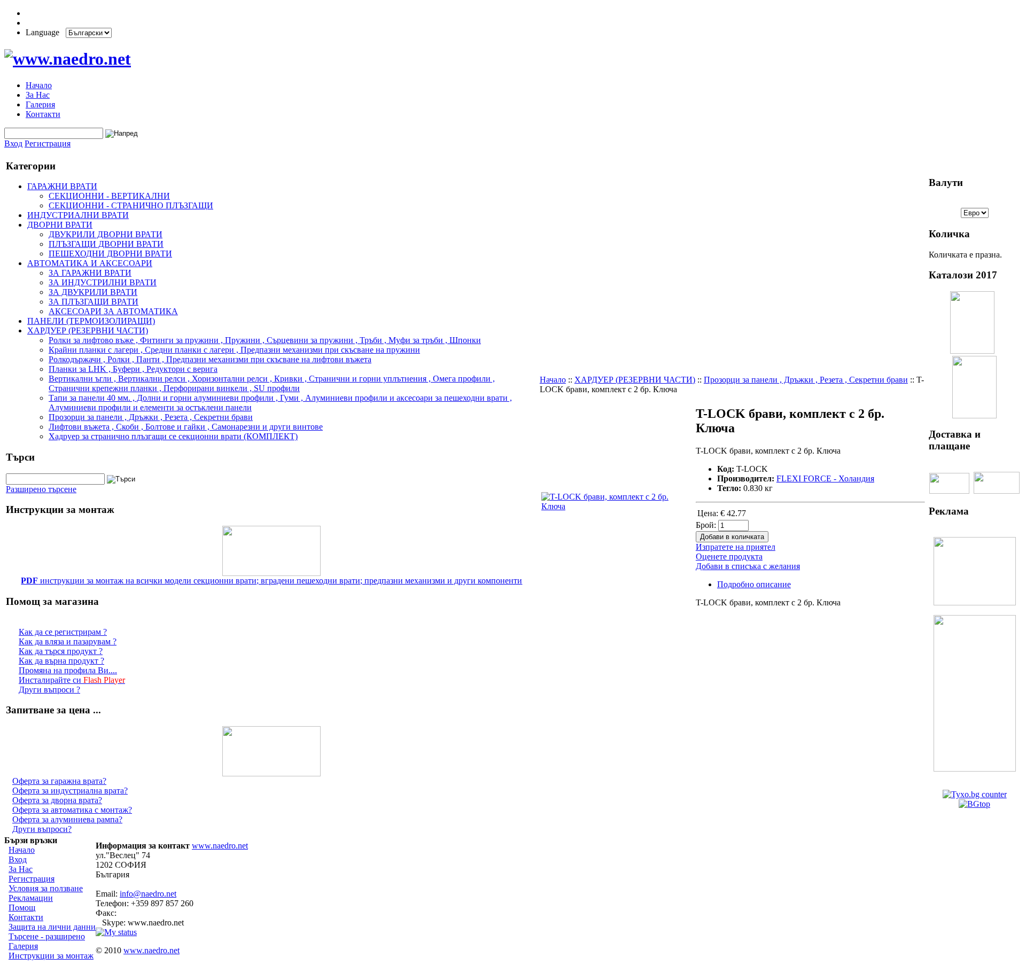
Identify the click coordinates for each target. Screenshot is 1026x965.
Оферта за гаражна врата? (59, 780)
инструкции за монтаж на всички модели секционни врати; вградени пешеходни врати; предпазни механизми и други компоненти (271, 580)
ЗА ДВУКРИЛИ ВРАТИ (93, 292)
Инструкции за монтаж (51, 955)
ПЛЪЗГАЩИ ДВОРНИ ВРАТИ (106, 243)
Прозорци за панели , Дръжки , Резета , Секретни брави (151, 417)
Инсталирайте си (72, 679)
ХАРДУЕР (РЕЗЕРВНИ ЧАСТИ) (87, 330)
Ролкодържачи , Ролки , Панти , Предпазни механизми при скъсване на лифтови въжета (210, 359)
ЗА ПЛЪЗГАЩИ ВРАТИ (93, 301)
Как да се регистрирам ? (63, 631)
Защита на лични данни (52, 926)
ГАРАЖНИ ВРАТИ (62, 186)
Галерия (40, 104)
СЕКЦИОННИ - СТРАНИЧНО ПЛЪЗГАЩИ (131, 205)
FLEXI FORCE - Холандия (825, 478)
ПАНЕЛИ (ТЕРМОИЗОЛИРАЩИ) (91, 320)
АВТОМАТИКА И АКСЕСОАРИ (89, 263)
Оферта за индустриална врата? (70, 790)
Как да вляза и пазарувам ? (67, 641)
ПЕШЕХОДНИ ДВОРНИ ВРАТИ (110, 253)
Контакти (43, 114)
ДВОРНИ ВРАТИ (59, 224)
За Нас (38, 94)
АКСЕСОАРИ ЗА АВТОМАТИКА (113, 311)
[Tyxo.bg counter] (975, 794)
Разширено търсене (41, 489)
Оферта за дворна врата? (57, 800)
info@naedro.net (148, 893)
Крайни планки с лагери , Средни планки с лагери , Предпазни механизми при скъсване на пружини (234, 349)
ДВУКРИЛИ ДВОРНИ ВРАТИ (105, 234)
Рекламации (31, 897)
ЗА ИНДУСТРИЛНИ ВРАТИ (103, 282)
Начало (39, 85)
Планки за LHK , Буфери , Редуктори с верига (133, 368)
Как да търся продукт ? (61, 651)
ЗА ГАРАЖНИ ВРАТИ (90, 272)
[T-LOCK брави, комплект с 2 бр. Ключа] (617, 506)
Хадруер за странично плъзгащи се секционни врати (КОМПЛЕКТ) (173, 436)
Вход (13, 143)
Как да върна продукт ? (61, 660)
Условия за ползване (46, 888)
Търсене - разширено (47, 936)
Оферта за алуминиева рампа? (67, 819)
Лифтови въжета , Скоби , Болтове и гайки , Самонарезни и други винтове (186, 426)
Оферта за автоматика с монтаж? (72, 809)
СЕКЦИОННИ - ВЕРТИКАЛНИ (109, 195)
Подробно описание (754, 584)
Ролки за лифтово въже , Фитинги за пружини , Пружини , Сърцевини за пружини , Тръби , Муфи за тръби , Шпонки (265, 340)
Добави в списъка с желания (748, 566)
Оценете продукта (729, 556)
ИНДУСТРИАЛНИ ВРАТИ (78, 215)
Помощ (22, 907)
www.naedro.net (220, 845)
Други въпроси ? (49, 689)
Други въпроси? (42, 829)
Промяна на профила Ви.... (68, 670)
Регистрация (48, 143)
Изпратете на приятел (735, 546)
